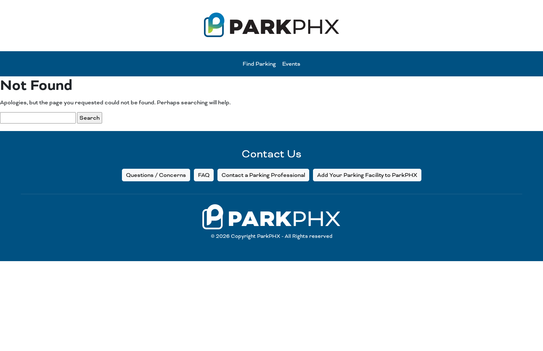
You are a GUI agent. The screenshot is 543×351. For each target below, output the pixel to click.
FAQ (204, 175)
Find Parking (259, 64)
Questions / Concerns (156, 175)
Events (291, 64)
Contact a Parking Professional (263, 175)
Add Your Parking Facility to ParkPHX (367, 175)
